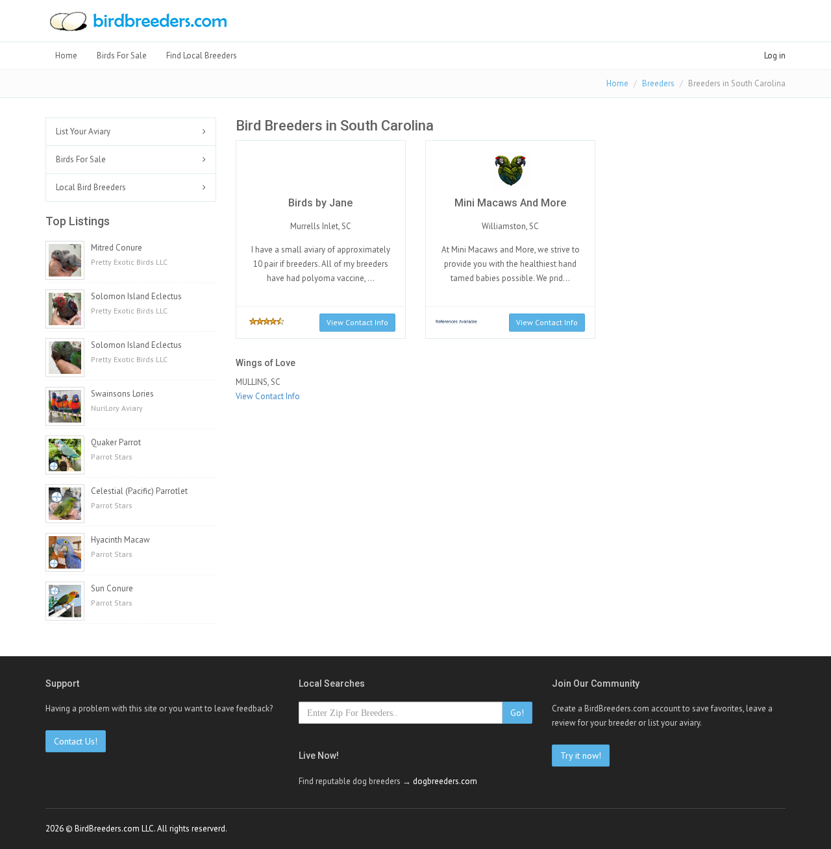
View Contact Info (357, 322)
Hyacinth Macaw (120, 539)
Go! (517, 713)
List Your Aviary (83, 131)
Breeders (658, 83)
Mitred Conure (116, 247)
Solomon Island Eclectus (136, 296)
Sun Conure (112, 588)
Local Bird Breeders (91, 187)
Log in (775, 55)
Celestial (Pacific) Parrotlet (139, 491)
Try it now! (580, 755)
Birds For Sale (122, 55)
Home (66, 55)
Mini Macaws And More (510, 203)
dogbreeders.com (445, 781)
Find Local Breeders (201, 55)
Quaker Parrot (116, 442)
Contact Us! (75, 741)
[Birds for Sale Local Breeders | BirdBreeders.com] (137, 25)
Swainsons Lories (122, 393)
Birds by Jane (320, 203)
